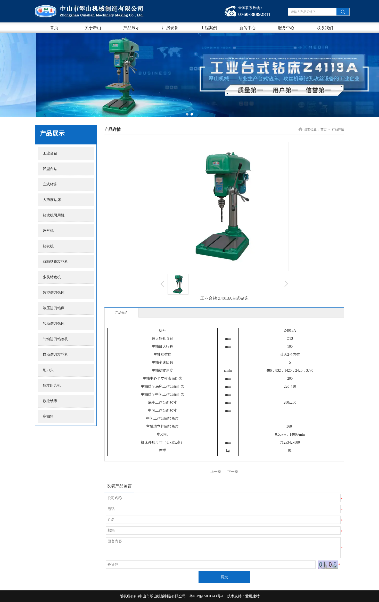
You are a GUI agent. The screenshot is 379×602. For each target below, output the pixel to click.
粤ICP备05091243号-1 (207, 596)
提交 (224, 577)
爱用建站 (252, 596)
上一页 (215, 472)
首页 (323, 129)
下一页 (232, 472)
